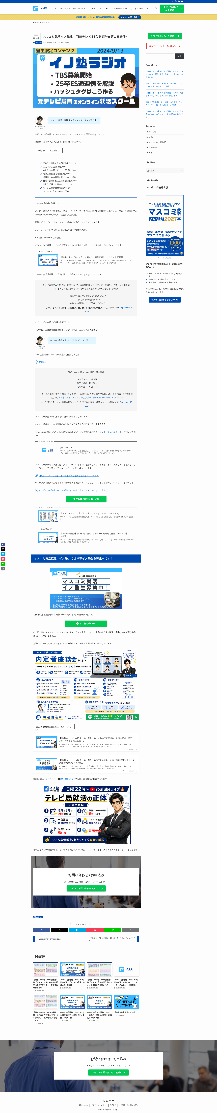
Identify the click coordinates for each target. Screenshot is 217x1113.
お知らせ (39, 42)
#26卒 (62, 397)
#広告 (88, 397)
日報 (150, 153)
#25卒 (67, 397)
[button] (41, 930)
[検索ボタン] (155, 8)
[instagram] (175, 1)
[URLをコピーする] (130, 930)
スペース (52, 779)
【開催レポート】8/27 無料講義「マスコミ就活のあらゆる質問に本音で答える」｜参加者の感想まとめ (164, 74)
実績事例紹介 (154, 147)
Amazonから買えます (164, 258)
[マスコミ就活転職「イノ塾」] (40, 8)
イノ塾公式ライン (111, 432)
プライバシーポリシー (99, 1105)
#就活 (83, 397)
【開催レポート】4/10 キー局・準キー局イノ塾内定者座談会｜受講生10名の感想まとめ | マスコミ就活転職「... (96, 739)
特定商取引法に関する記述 (129, 1105)
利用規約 (113, 1105)
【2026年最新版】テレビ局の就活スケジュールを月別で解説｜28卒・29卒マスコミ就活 (97, 534)
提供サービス (66, 447)
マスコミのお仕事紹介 (157, 142)
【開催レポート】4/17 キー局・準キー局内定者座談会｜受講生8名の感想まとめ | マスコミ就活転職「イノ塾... (96, 761)
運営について (83, 1105)
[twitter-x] (172, 1)
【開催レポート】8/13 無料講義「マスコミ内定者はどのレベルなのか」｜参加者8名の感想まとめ (165, 114)
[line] (179, 1)
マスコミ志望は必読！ (129, 17)
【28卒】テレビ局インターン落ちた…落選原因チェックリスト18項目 (91, 257)
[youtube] (182, 1)
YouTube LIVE (65, 779)
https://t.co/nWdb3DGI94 (112, 397)
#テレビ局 (96, 397)
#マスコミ (75, 397)
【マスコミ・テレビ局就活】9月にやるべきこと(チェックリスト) (89, 513)
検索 (179, 56)
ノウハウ (152, 137)
